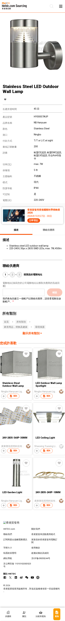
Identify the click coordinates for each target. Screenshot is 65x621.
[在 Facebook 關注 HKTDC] (4, 577)
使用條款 (35, 547)
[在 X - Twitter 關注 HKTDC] (10, 577)
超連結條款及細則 (40, 553)
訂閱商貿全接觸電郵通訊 (15, 539)
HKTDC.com (9, 529)
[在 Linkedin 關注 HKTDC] (15, 577)
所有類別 (21, 321)
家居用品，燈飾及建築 (15, 327)
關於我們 (35, 529)
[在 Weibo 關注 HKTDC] (21, 577)
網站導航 (7, 558)
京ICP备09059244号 (40, 558)
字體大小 (7, 547)
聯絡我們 (7, 534)
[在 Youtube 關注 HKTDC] (32, 577)
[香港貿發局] (32, 524)
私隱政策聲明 (9, 553)
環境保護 (39, 327)
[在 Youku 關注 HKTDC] (37, 577)
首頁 (6, 321)
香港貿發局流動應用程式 (43, 534)
